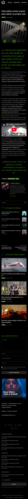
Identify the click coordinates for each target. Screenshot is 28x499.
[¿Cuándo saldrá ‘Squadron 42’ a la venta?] (24, 225)
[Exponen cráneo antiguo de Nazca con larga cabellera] (14, 311)
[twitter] (14, 195)
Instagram (20, 425)
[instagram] (10, 195)
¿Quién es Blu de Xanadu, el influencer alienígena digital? (10, 212)
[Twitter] (12, 428)
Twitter (15, 428)
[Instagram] (15, 425)
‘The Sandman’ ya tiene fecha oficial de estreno (6, 247)
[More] (23, 41)
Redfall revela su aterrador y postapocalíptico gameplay (21, 248)
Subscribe (14, 484)
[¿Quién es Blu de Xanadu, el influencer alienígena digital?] (24, 213)
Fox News (14, 138)
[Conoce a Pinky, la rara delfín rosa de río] (24, 219)
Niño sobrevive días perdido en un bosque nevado (11, 231)
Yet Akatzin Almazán (15, 183)
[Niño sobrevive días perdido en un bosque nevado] (24, 232)
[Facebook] (6, 425)
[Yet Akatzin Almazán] (5, 189)
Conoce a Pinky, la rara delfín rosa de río (10, 219)
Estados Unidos (11, 178)
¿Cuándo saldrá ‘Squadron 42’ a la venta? (10, 225)
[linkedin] (12, 195)
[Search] (25, 202)
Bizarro (3, 17)
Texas (17, 178)
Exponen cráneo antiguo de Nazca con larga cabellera (13, 321)
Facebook (10, 425)
